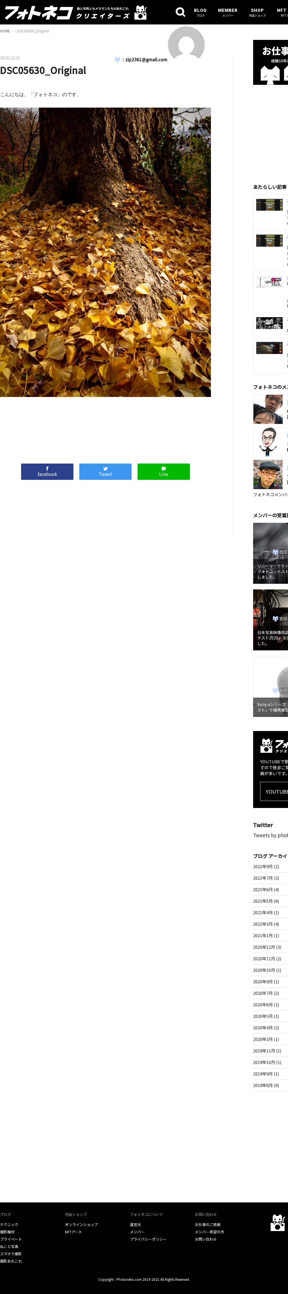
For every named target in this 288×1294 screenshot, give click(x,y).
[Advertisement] (105, 427)
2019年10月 (264, 1062)
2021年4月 (263, 912)
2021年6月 (263, 889)
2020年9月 (263, 981)
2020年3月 (263, 1039)
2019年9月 (263, 1074)
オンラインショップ (81, 1224)
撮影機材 (7, 1231)
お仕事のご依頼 (207, 1224)
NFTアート (73, 1231)
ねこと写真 (9, 1246)
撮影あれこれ (11, 1261)
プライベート (11, 1239)
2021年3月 (263, 924)
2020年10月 (264, 970)
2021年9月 (263, 866)
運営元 (135, 1224)
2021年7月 (263, 878)
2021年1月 (263, 935)
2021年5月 (263, 901)
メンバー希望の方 (209, 1231)
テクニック (9, 1224)
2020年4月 (263, 1027)
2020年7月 (263, 993)
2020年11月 (264, 958)
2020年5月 (263, 1016)
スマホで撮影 (11, 1253)
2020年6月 (263, 1004)
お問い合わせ (206, 1239)
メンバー (137, 1231)
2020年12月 (264, 947)
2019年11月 (264, 1051)
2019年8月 (263, 1085)
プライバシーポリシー (148, 1239)
